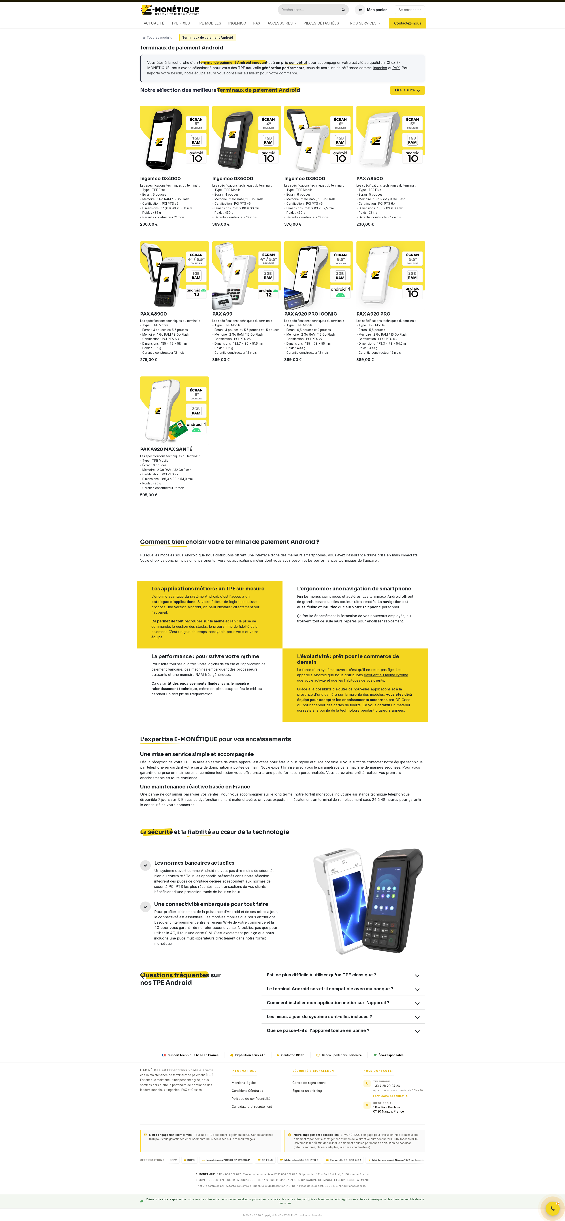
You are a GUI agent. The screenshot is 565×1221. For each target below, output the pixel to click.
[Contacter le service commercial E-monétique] (553, 1209)
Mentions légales (244, 1083)
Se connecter (409, 10)
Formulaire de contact (388, 1096)
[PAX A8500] (390, 140)
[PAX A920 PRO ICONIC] (318, 275)
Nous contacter (378, 1070)
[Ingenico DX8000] (318, 140)
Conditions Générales (247, 1090)
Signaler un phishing (307, 1090)
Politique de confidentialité (251, 1098)
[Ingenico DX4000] (174, 140)
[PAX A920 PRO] (390, 275)
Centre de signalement (309, 1083)
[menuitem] (154, 23)
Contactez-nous (407, 23)
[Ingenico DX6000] (246, 140)
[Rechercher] (343, 9)
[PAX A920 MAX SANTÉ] (174, 410)
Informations (244, 1070)
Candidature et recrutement (252, 1106)
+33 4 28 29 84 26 (386, 1086)
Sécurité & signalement (314, 1070)
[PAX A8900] (174, 275)
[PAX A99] (246, 275)
